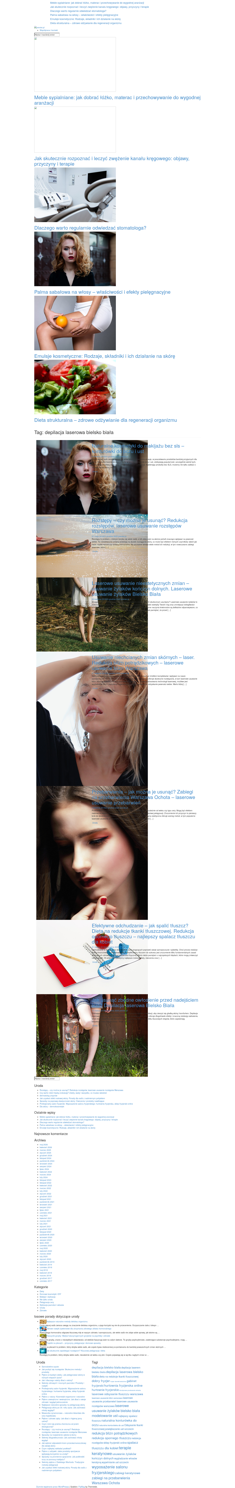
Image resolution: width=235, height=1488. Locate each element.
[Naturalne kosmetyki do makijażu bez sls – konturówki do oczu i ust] (92, 477)
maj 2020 (44, 1248)
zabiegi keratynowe (127, 1473)
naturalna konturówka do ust (111, 1425)
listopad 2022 (45, 1182)
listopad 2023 (45, 1180)
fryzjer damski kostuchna (118, 1381)
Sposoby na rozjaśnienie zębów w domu (59, 1434)
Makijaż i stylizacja (47, 1296)
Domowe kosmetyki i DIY (50, 1294)
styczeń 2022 (45, 1193)
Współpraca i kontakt (49, 30)
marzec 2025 (45, 1150)
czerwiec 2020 (46, 1245)
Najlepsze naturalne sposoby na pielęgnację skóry (63, 1404)
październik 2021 (47, 1201)
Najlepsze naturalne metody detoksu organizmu (67, 1321)
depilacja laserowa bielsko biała (117, 1373)
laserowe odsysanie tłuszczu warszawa (117, 1394)
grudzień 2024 (46, 1155)
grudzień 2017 (46, 1278)
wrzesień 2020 (46, 1237)
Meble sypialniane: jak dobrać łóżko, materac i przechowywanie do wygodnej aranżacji (97, 2)
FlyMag (81, 1486)
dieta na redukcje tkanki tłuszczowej (118, 1376)
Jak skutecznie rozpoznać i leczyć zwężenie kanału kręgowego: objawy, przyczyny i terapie (99, 6)
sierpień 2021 (45, 1207)
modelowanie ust (105, 1415)
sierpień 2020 (45, 1240)
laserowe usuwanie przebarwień (112, 1399)
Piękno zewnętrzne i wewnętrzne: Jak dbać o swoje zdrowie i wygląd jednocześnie (64, 1400)
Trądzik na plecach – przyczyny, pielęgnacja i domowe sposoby (74, 1343)
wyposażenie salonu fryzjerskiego (110, 1469)
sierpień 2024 (45, 1166)
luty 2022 (44, 1191)
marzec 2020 (45, 1253)
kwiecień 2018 (46, 1272)
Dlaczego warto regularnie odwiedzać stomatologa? (78, 11)
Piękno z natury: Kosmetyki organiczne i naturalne (63, 1396)
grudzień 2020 (46, 1229)
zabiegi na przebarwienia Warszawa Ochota (111, 1480)
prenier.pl (124, 456)
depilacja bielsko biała (106, 1367)
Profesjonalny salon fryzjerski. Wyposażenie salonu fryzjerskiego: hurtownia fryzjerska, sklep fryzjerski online (86, 1103)
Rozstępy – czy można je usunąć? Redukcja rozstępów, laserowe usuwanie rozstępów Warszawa (140, 525)
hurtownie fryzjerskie (105, 1390)
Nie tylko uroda (46, 1299)
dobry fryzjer (101, 1380)
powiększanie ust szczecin (119, 1429)
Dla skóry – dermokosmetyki (52, 1106)
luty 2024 (44, 1177)
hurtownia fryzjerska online (123, 1385)
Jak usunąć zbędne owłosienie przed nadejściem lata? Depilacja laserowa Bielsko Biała (145, 1002)
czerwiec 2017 (46, 1281)
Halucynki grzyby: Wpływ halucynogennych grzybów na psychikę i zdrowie (78, 1335)
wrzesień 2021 (46, 1204)
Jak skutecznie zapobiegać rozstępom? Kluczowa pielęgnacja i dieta (76, 1350)
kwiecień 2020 (46, 1251)
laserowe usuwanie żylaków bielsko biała (116, 1408)
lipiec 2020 (44, 1242)
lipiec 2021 (44, 1210)
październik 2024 (47, 1161)
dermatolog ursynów (48, 1095)
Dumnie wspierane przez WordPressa (52, 1486)
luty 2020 (44, 1256)
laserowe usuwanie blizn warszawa (107, 1397)
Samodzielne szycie (50, 1366)
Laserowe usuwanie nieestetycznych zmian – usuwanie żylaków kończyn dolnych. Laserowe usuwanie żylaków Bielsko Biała (142, 588)
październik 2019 (47, 1261)
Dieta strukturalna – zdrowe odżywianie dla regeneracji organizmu (86, 23)
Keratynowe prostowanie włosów (130, 1390)
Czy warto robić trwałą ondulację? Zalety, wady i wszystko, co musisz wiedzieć (73, 1092)
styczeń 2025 (45, 1152)
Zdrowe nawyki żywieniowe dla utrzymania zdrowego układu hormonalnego (79, 1328)
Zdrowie (43, 1310)
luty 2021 (44, 1223)
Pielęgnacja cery (47, 1302)
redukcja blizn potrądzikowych (114, 1433)
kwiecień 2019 (46, 1264)
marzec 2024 (45, 1174)
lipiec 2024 (44, 1169)
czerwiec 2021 (46, 1212)
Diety (42, 1291)
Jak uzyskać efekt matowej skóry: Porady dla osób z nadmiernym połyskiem (72, 1098)
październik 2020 (47, 1234)
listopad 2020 (45, 1231)
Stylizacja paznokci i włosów (52, 1305)
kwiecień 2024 (46, 1171)
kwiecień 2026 (46, 1147)
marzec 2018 (45, 1275)
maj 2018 (44, 1270)
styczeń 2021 (45, 1226)
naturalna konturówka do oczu (114, 1422)
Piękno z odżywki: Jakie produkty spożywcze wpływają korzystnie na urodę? (61, 1452)
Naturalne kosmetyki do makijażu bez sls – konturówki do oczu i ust (138, 448)
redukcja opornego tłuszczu (111, 1437)
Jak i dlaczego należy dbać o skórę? (57, 1380)
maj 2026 (44, 1144)
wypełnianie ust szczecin (115, 1462)
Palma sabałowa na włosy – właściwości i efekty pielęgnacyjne (84, 15)
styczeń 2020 (45, 1259)
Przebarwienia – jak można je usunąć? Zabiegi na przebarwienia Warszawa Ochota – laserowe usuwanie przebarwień (143, 797)
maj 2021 (44, 1215)
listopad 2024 (45, 1158)
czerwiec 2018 (46, 1267)
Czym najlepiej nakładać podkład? (56, 1448)
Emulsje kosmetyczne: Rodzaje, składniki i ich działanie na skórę (85, 19)
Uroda (95, 471)
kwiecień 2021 (46, 1218)
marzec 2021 (45, 1221)
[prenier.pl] (39, 27)
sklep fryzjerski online (115, 1442)
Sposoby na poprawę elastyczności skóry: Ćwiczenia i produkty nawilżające (72, 1101)
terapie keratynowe (111, 1450)
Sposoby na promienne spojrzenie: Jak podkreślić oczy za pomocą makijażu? (63, 1458)
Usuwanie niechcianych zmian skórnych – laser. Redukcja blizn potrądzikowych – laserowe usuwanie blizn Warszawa (143, 662)
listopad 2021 (45, 1199)
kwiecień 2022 (46, 1185)
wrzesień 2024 (46, 1163)
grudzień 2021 (46, 1196)
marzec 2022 (45, 1188)
